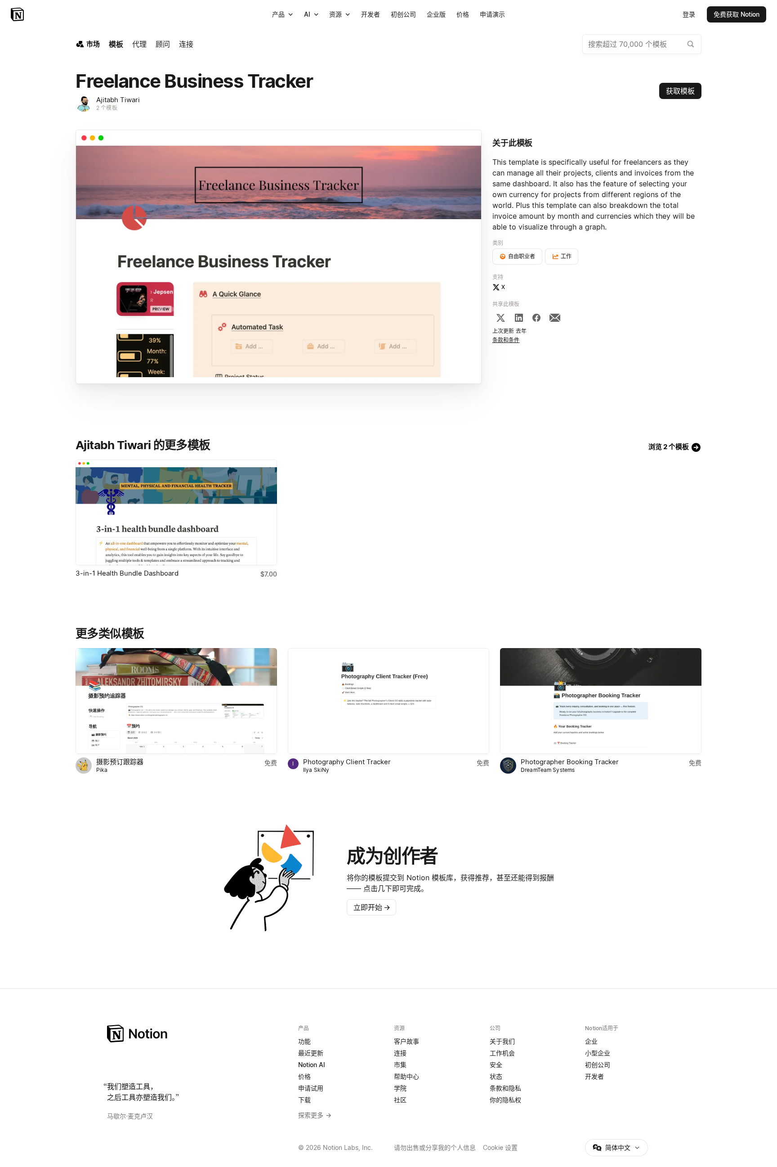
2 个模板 (106, 107)
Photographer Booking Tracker (570, 761)
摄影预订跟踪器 (119, 761)
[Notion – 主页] (197, 1033)
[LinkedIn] (519, 318)
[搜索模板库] (690, 44)
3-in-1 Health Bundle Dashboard (127, 573)
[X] (500, 318)
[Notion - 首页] (18, 14)
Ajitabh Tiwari (118, 99)
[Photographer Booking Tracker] (600, 701)
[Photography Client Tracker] (388, 701)
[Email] (554, 318)
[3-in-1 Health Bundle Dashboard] (176, 512)
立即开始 (371, 907)
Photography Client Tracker (347, 761)
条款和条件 (506, 340)
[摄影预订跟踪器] (176, 701)
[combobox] (641, 44)
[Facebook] (536, 318)
